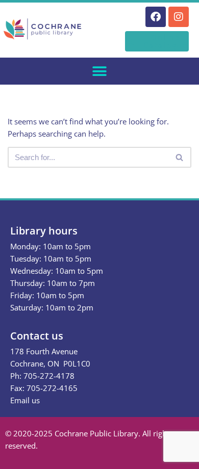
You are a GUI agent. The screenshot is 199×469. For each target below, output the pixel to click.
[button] (99, 71)
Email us (25, 400)
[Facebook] (155, 17)
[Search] (179, 157)
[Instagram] (178, 17)
